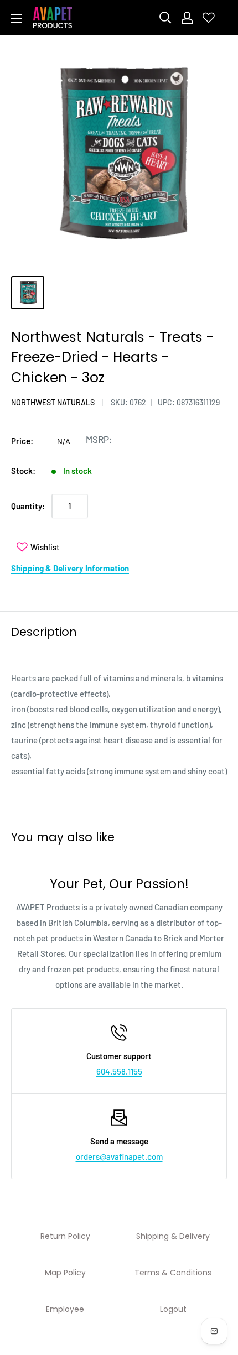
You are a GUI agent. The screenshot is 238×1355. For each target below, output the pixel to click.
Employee (65, 1309)
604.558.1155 (119, 1071)
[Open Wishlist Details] (209, 18)
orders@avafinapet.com (119, 1156)
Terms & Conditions (172, 1272)
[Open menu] (16, 18)
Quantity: (28, 506)
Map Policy (65, 1272)
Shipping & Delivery (173, 1236)
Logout (173, 1309)
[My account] (187, 18)
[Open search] (165, 18)
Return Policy (65, 1236)
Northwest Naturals (53, 402)
